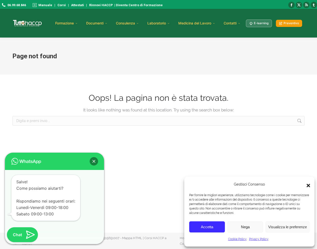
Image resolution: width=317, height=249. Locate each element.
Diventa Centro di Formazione (139, 5)
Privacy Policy (258, 239)
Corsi (61, 5)
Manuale (45, 5)
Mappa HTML (132, 238)
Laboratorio (156, 23)
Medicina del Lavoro (194, 23)
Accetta (207, 227)
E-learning (261, 23)
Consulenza (125, 23)
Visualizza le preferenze (287, 227)
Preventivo (291, 23)
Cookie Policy (237, 239)
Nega (245, 227)
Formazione (64, 23)
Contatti (230, 23)
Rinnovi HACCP (101, 5)
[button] (307, 184)
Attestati (77, 5)
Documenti (95, 23)
